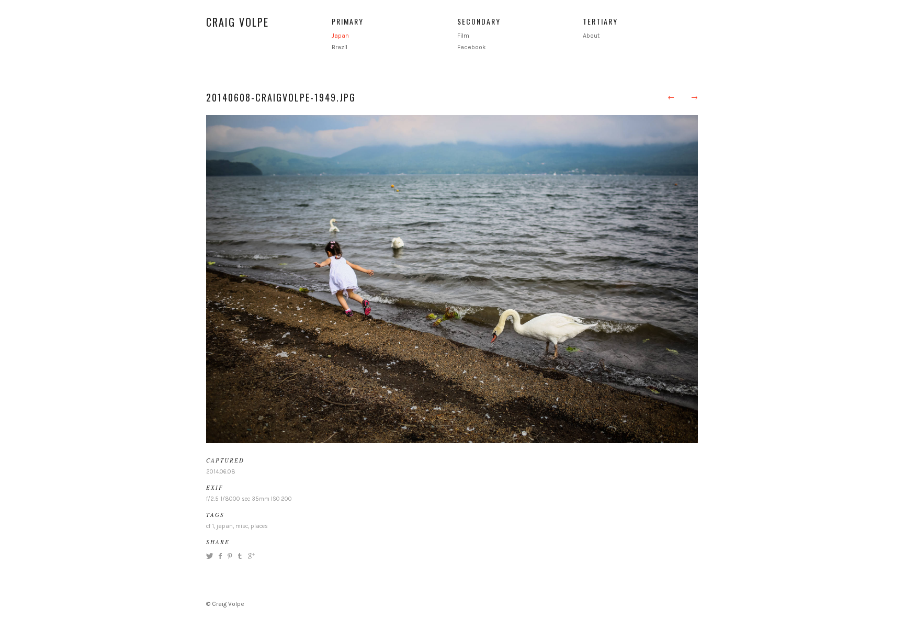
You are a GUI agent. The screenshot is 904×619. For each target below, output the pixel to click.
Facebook (471, 47)
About (591, 35)
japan (225, 526)
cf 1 (210, 526)
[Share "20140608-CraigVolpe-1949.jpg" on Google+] (250, 556)
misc (241, 526)
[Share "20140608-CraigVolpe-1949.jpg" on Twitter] (211, 556)
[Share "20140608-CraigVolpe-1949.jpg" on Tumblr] (239, 556)
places (259, 526)
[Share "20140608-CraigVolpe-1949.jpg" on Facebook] (220, 556)
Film (463, 35)
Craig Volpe (237, 22)
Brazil (339, 47)
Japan (340, 35)
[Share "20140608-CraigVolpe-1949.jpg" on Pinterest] (229, 556)
